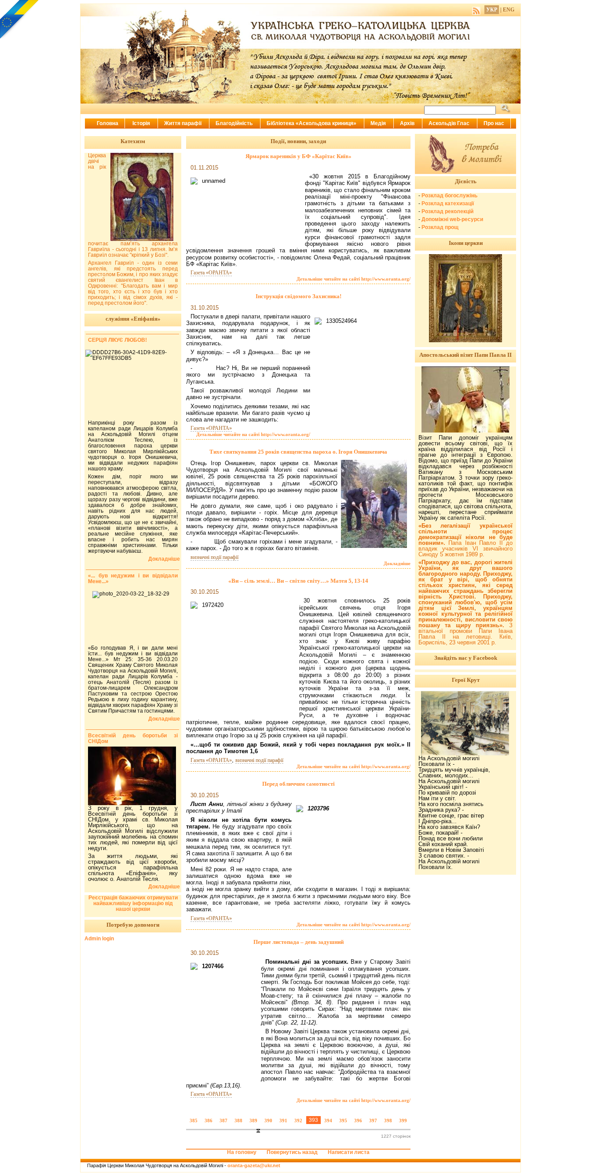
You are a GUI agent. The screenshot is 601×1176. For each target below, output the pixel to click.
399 (403, 1120)
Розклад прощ (439, 227)
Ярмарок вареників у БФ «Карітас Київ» (299, 156)
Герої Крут (466, 680)
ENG (508, 10)
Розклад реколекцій (447, 211)
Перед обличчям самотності (298, 783)
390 (268, 1120)
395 (343, 1120)
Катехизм (133, 141)
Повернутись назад (292, 1152)
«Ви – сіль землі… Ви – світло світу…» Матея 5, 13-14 (298, 580)
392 (298, 1120)
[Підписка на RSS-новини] (476, 10)
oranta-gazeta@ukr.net (253, 1165)
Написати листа (349, 1152)
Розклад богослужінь (449, 195)
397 (373, 1120)
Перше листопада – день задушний (298, 942)
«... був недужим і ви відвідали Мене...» (133, 578)
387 (223, 1120)
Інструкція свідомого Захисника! (298, 296)
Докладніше (397, 563)
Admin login (99, 939)
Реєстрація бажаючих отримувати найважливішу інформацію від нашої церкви (133, 903)
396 (358, 1120)
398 (388, 1120)
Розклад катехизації (447, 203)
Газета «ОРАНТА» (211, 273)
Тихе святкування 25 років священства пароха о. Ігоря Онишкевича (298, 451)
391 (283, 1120)
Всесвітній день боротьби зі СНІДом (133, 738)
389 (253, 1120)
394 (328, 1120)
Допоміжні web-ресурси (452, 219)
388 (238, 1120)
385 (194, 1120)
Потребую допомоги (132, 924)
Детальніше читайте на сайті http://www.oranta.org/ (353, 278)
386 (209, 1120)
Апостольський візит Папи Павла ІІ (465, 354)
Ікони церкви (466, 243)
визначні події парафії (214, 557)
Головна (107, 123)
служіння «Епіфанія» (133, 318)
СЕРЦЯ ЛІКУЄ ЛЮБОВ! (117, 340)
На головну (242, 1152)
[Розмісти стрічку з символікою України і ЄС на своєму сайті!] (20, 20)
